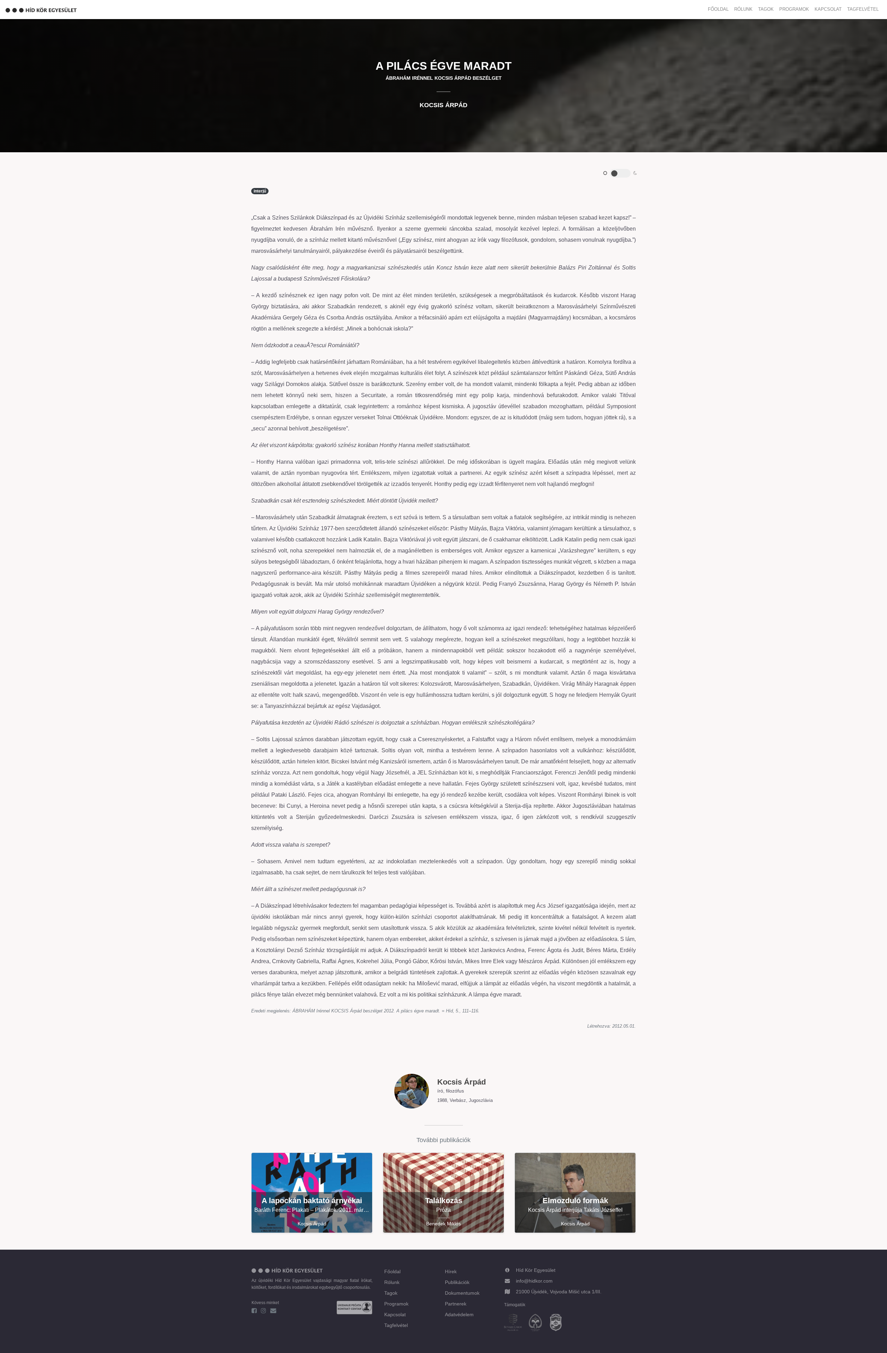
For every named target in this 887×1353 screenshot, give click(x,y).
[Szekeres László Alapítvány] (538, 1323)
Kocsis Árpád (443, 105)
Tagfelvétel (863, 9)
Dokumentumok (462, 1293)
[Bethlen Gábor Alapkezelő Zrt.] (515, 1323)
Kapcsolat (828, 9)
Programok (794, 9)
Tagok (766, 9)
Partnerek (455, 1304)
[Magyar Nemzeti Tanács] (558, 1323)
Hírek (451, 1271)
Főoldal (718, 9)
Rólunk (743, 9)
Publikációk (457, 1282)
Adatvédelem (459, 1314)
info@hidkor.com (534, 1281)
